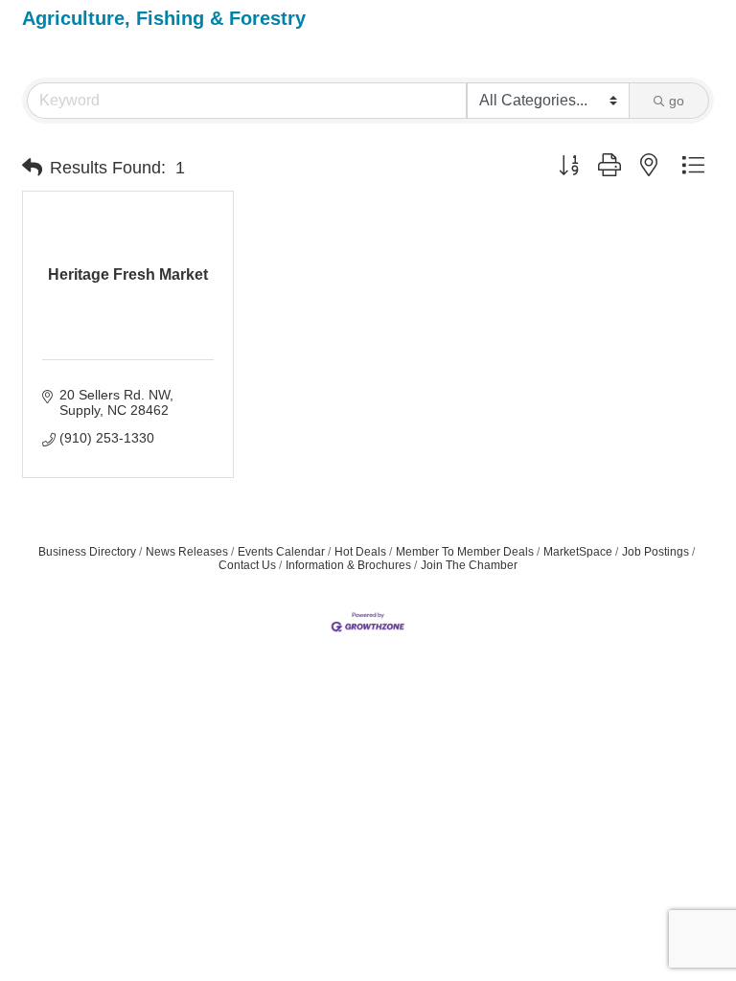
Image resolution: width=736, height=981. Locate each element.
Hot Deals (360, 552)
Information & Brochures (348, 565)
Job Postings (655, 552)
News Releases (187, 552)
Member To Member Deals (465, 552)
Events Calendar (281, 552)
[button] (32, 167)
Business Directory (87, 552)
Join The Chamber (469, 565)
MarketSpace (577, 552)
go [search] (676, 100)
